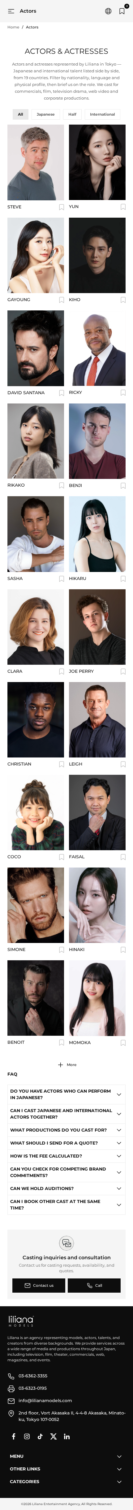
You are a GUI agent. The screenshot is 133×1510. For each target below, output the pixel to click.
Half (72, 114)
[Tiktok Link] (40, 1436)
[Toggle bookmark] (61, 207)
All (20, 114)
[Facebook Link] (13, 1436)
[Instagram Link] (27, 1436)
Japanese (46, 114)
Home (13, 27)
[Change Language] (108, 11)
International (102, 114)
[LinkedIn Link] (67, 1436)
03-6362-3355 (33, 1376)
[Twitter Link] (53, 1436)
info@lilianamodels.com (45, 1400)
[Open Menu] (11, 11)
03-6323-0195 (33, 1388)
